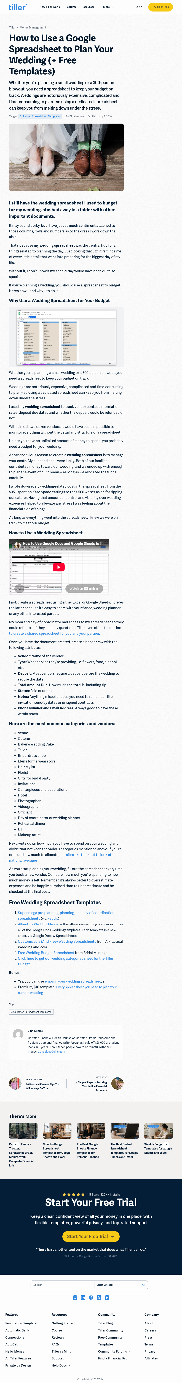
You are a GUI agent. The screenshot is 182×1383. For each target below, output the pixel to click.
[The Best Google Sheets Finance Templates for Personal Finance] (91, 1131)
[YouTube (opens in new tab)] (107, 1297)
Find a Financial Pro (112, 1358)
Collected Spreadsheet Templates (40, 116)
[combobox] (63, 1284)
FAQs (56, 1344)
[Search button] (143, 1285)
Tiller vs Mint (61, 1351)
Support (58, 1358)
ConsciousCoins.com (51, 1052)
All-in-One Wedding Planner (39, 924)
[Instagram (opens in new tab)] (75, 1297)
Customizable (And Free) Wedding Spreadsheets (57, 941)
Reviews (58, 1337)
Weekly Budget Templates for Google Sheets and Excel (158, 1149)
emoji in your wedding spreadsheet (73, 981)
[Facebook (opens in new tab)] (91, 1297)
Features (71, 7)
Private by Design (18, 1365)
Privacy (149, 1351)
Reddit (52, 918)
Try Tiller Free (160, 7)
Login (138, 7)
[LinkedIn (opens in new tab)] (83, 1297)
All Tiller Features (18, 1358)
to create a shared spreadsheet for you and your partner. (54, 633)
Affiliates (151, 1358)
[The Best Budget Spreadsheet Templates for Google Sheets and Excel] (125, 1131)
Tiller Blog (105, 1323)
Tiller (101, 1379)
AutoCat (11, 1344)
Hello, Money (14, 1351)
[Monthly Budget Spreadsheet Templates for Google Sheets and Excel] (57, 1131)
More (106, 7)
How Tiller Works (50, 7)
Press (148, 1337)
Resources (88, 7)
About (149, 1323)
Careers (150, 1330)
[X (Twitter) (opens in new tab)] (99, 1297)
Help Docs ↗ (61, 1365)
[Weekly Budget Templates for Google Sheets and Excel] (158, 1131)
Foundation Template (21, 1323)
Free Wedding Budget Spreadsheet (46, 953)
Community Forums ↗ (114, 1351)
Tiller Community (110, 1330)
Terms (148, 1344)
